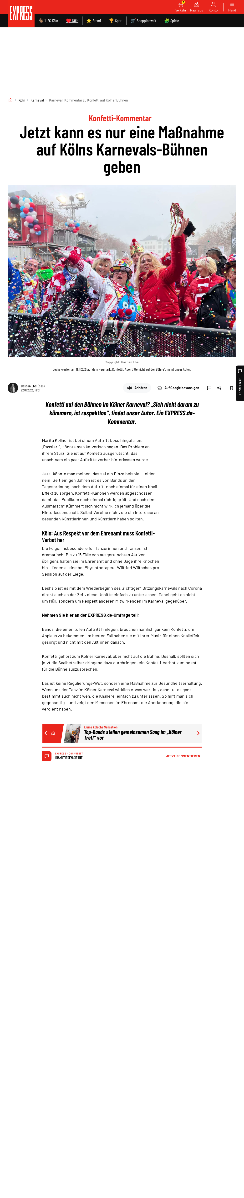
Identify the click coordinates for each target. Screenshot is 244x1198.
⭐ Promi (93, 20)
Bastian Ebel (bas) (33, 386)
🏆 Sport (116, 20)
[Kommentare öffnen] (209, 387)
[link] (21, 13)
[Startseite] (10, 100)
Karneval (37, 100)
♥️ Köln (72, 20)
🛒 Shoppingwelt (143, 20)
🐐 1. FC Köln (48, 20)
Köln (22, 100)
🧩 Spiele (171, 20)
